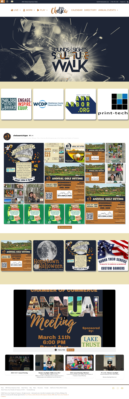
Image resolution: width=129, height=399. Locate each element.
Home (2, 391)
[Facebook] (2, 1)
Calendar (46, 391)
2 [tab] (64, 82)
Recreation (40, 391)
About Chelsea (24, 391)
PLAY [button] (42, 10)
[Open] (24, 166)
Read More (74, 119)
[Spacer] (20, 2)
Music (34, 391)
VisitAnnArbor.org (31, 393)
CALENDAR (76, 10)
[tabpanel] (64, 51)
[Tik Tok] (17, 1)
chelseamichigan (23, 147)
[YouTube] (12, 1)
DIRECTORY (90, 10)
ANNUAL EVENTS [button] (107, 10)
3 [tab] (67, 82)
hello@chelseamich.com (103, 2)
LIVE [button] (16, 10)
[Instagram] (7, 1)
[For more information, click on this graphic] (64, 51)
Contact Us (122, 2)
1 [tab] (62, 82)
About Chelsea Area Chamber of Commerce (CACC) (13, 393)
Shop (31, 391)
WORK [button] (29, 10)
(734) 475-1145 (114, 2)
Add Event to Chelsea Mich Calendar (58, 391)
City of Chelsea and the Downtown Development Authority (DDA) (40, 397)
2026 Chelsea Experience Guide (30, 2)
